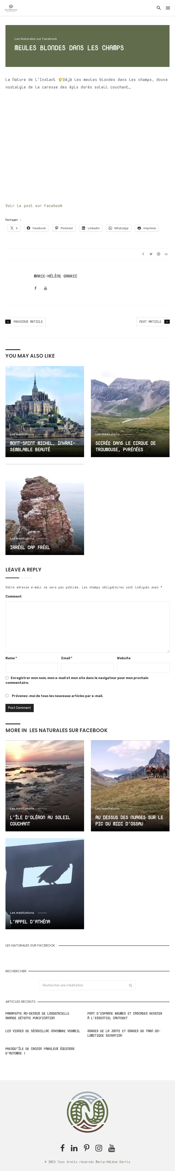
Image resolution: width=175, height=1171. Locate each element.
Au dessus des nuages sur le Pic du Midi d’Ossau (129, 820)
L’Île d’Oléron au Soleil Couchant (40, 820)
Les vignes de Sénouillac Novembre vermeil (42, 1031)
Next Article (150, 321)
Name (11, 658)
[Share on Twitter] (151, 254)
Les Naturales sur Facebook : (31, 945)
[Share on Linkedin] (166, 254)
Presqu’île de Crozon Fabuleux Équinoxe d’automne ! (40, 1050)
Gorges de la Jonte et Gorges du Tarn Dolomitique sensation (124, 1033)
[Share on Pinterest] (158, 254)
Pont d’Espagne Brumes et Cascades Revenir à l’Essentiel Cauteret (125, 1015)
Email (66, 658)
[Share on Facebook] (143, 254)
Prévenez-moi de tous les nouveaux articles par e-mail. (57, 696)
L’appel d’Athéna (30, 921)
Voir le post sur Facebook (33, 206)
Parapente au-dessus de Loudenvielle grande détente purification (37, 1015)
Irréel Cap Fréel (30, 547)
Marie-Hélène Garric (55, 276)
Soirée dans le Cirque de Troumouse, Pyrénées (125, 446)
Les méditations (22, 434)
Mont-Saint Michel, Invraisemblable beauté (42, 446)
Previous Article (28, 321)
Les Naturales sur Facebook (36, 39)
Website (124, 658)
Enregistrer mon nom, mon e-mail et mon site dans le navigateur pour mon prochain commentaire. (76, 680)
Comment (13, 596)
